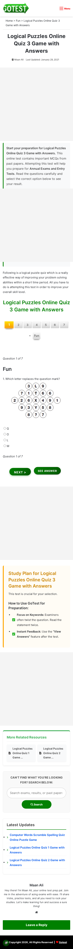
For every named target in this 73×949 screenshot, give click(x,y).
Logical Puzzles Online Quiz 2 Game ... (53, 753)
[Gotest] (16, 8)
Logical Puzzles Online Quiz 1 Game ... (23, 753)
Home (9, 20)
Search (38, 804)
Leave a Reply (36, 925)
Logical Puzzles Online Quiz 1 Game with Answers (37, 850)
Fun (18, 20)
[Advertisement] (36, 104)
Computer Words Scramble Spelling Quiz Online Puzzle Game (37, 837)
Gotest (63, 942)
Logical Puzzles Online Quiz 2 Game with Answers (37, 862)
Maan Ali (19, 59)
